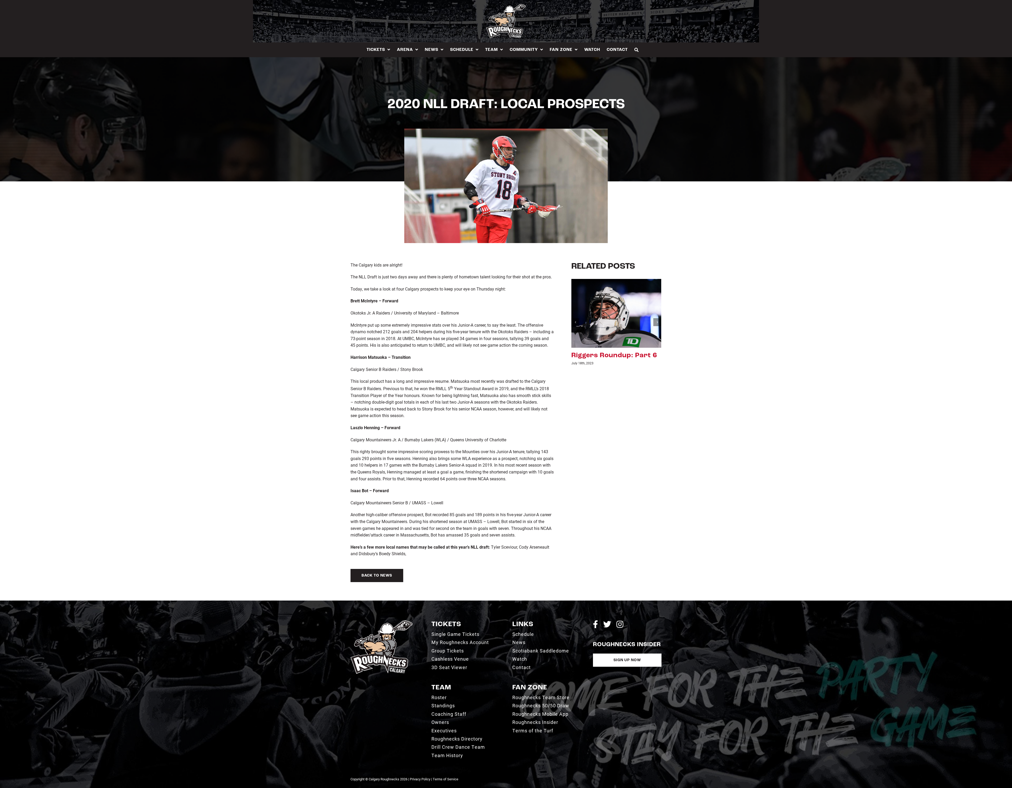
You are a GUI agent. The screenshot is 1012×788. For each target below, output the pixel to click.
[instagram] (619, 624)
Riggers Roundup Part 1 (613, 355)
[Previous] (575, 322)
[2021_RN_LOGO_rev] (381, 622)
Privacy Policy (420, 779)
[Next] (657, 322)
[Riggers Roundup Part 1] (616, 313)
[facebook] (595, 624)
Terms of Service (445, 779)
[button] (636, 49)
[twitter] (607, 624)
